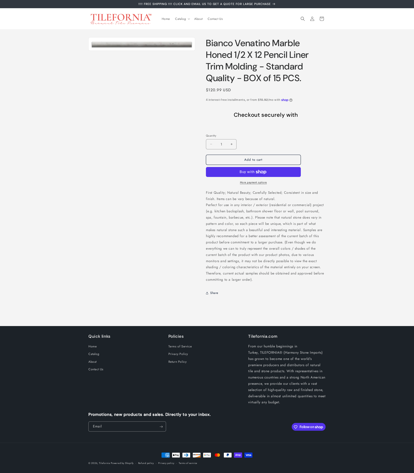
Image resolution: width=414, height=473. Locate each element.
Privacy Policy (178, 354)
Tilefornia (104, 463)
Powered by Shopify (122, 463)
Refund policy (146, 463)
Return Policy (177, 361)
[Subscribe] (161, 427)
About (92, 361)
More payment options (253, 182)
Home (92, 346)
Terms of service (188, 463)
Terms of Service (180, 346)
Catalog (93, 354)
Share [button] (214, 293)
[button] (182, 18)
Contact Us (96, 369)
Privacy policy (166, 463)
